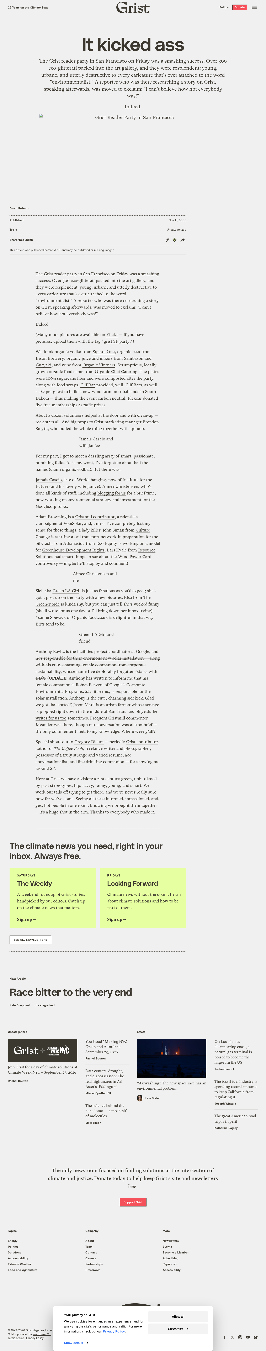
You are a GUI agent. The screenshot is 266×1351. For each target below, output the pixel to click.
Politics (13, 1246)
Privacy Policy (35, 1338)
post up (53, 597)
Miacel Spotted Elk (98, 1093)
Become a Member (175, 1252)
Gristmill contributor (95, 516)
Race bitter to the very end (71, 991)
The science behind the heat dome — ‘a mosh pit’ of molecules (106, 1110)
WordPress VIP (42, 1334)
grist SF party (116, 341)
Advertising (170, 1258)
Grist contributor (142, 741)
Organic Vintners (99, 365)
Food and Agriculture (22, 1270)
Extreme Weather (19, 1264)
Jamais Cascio (49, 479)
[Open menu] (254, 7)
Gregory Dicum (89, 741)
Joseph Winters (225, 1103)
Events (167, 1246)
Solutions (14, 1252)
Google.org (46, 506)
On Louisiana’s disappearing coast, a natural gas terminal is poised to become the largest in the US (233, 1052)
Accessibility (172, 1270)
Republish (169, 1264)
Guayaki (43, 365)
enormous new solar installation (113, 658)
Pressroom (92, 1270)
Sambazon (133, 358)
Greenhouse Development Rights (73, 550)
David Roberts (19, 208)
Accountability (18, 1258)
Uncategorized (176, 229)
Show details (73, 1343)
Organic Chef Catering (116, 371)
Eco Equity (106, 543)
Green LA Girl (66, 590)
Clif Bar (87, 385)
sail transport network (95, 536)
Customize (175, 1328)
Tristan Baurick (224, 1069)
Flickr (112, 334)
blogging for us (111, 493)
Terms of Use (16, 1338)
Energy (12, 1240)
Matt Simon (93, 1122)
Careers (90, 1258)
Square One (104, 351)
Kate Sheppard (20, 1005)
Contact (91, 1252)
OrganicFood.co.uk (90, 617)
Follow (224, 7)
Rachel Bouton (18, 1081)
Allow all (178, 1316)
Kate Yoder (152, 1098)
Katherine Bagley (226, 1128)
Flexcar (135, 398)
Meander (44, 724)
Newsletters (171, 1240)
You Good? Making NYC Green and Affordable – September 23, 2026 (106, 1046)
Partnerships (94, 1264)
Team (88, 1246)
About (89, 1240)
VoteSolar (73, 523)
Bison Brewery (50, 358)
